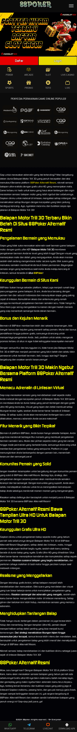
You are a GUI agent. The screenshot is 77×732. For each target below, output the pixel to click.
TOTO (48, 87)
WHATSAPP (10, 728)
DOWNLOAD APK (67, 728)
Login (57, 61)
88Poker (38, 273)
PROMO (29, 87)
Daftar (19, 61)
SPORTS (9, 87)
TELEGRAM (29, 728)
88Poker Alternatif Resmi (43, 182)
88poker (26, 719)
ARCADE (28, 74)
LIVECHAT (48, 728)
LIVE (67, 87)
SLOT (48, 74)
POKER (9, 74)
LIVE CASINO (67, 74)
